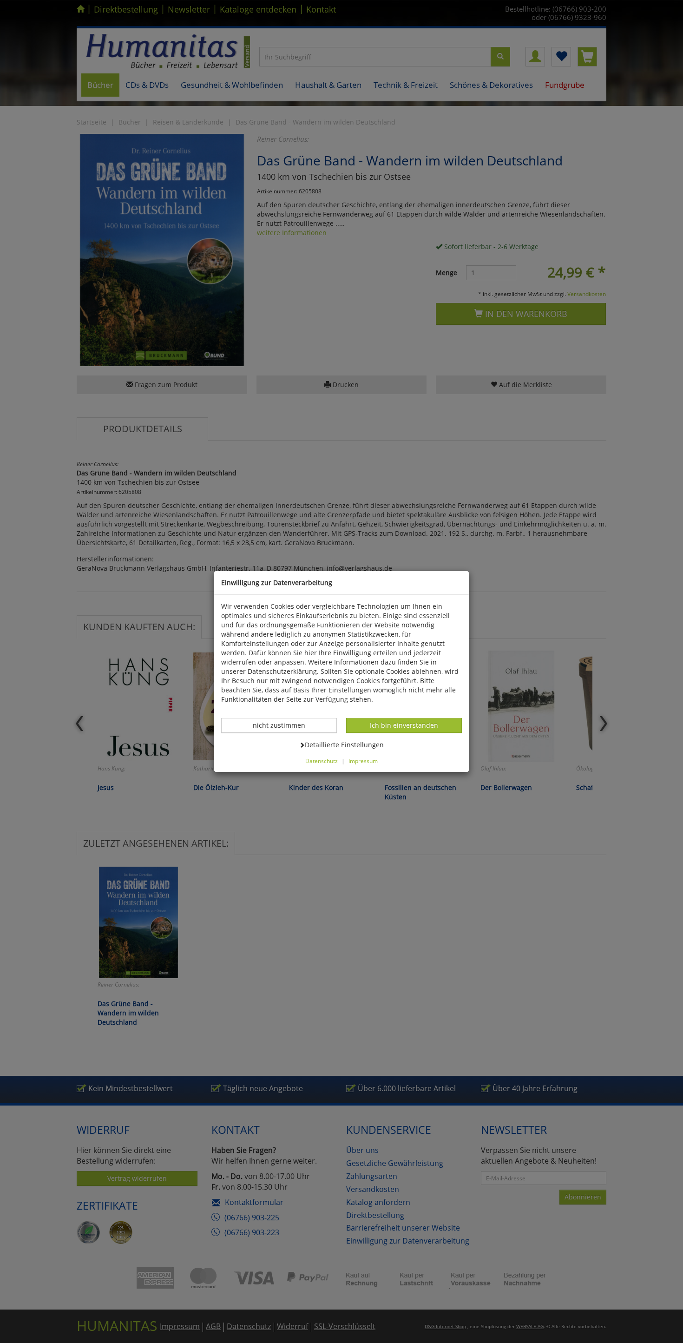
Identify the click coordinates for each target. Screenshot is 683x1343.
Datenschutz (321, 760)
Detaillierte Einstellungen (344, 744)
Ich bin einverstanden (403, 725)
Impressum (363, 760)
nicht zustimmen (283, 725)
